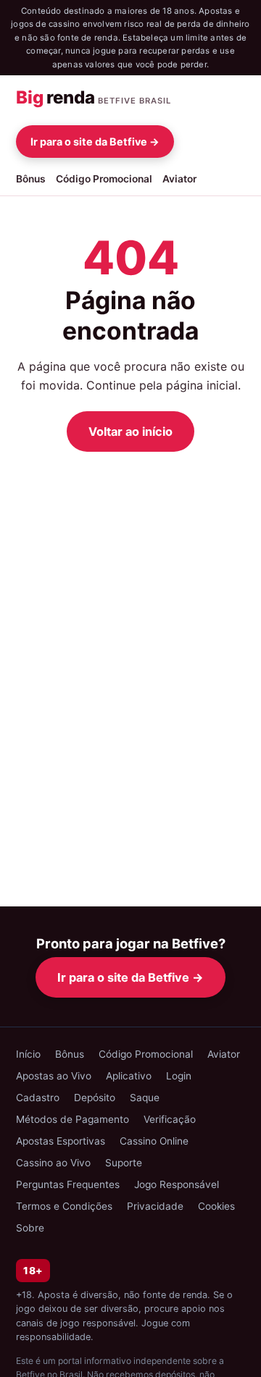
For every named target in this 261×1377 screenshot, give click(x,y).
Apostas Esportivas (60, 1141)
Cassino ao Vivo (53, 1162)
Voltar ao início (130, 431)
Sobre (30, 1228)
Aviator (179, 179)
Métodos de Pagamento (72, 1119)
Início (28, 1054)
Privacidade (155, 1206)
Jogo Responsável (176, 1184)
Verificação (170, 1119)
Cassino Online (154, 1141)
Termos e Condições (64, 1206)
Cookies (216, 1206)
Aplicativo (129, 1076)
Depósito (94, 1097)
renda (93, 97)
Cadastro (37, 1097)
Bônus (31, 179)
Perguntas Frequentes (68, 1184)
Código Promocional (104, 179)
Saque (145, 1097)
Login (178, 1076)
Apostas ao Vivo (53, 1076)
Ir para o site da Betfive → (95, 141)
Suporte (123, 1162)
